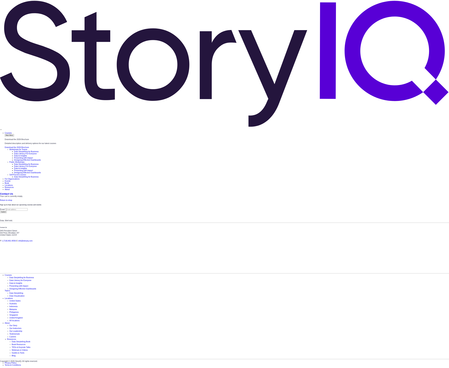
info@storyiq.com (25, 241)
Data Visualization (17, 296)
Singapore (13, 315)
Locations (9, 185)
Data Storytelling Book (21, 342)
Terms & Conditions (13, 365)
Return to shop (6, 200)
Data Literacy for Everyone (20, 280)
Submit (3, 212)
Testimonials (14, 334)
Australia (13, 304)
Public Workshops (16, 162)
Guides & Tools (18, 353)
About (7, 189)
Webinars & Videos (20, 350)
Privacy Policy (10, 363)
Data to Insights (20, 156)
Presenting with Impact (23, 158)
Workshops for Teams (18, 149)
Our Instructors (15, 328)
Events (7, 181)
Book (7, 183)
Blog (14, 356)
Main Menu (9, 135)
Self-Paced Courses (17, 175)
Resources (9, 187)
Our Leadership (15, 331)
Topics (7, 291)
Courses (8, 133)
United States (15, 301)
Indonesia (13, 306)
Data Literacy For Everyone (25, 154)
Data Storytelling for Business (26, 152)
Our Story (13, 325)
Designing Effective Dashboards (27, 160)
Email (3, 209)
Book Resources (18, 344)
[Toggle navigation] (1, 129)
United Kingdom (16, 318)
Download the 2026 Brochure (17, 147)
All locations (14, 321)
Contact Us (6, 193)
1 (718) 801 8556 (9, 241)
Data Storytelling (16, 293)
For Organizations (12, 179)
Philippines (14, 312)
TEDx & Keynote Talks (21, 347)
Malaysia (13, 309)
